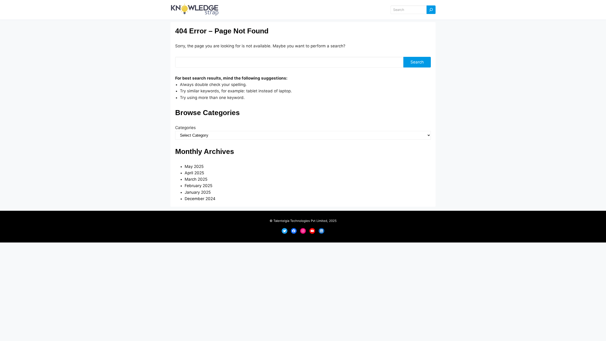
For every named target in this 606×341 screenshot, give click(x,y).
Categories (185, 127)
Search (417, 62)
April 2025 (194, 172)
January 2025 (198, 192)
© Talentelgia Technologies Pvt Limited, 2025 (303, 221)
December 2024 (200, 198)
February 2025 (198, 185)
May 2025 (194, 166)
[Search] (431, 9)
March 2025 (196, 179)
